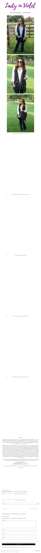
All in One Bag (35, 440)
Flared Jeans (25, 463)
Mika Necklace (15, 441)
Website (3, 537)
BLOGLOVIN (29, 465)
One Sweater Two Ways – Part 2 (5, 500)
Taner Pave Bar (9, 441)
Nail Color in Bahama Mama (23, 443)
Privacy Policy (17, 551)
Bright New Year (10, 499)
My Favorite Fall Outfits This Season (23, 500)
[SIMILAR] (33, 439)
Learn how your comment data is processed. (23, 547)
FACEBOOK (24, 465)
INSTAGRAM (14, 465)
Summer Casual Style (25, 464)
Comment (4, 520)
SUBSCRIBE (34, 465)
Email (3, 533)
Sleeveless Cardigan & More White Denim (18, 500)
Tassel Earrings (27, 441)
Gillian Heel (26, 440)
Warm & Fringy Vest (16, 439)
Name (3, 529)
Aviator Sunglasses (23, 442)
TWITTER (19, 465)
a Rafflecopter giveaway (6, 490)
